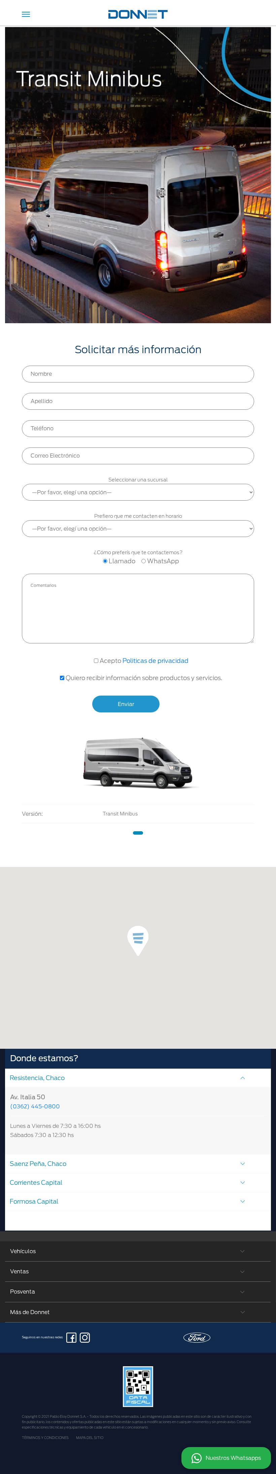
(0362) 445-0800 (35, 1106)
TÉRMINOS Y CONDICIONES (45, 1438)
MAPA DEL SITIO (89, 1438)
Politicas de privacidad (155, 660)
